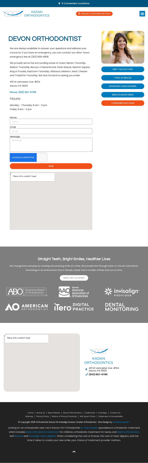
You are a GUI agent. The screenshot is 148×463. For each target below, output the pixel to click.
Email (13, 127)
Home (31, 413)
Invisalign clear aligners (42, 436)
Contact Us (115, 413)
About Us (41, 413)
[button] (142, 13)
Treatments (89, 413)
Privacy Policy (42, 416)
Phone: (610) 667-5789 (23, 92)
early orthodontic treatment (42, 432)
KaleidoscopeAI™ (121, 422)
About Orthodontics (72, 413)
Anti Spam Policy (87, 416)
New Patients (54, 413)
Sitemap (29, 416)
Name (13, 117)
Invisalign (102, 413)
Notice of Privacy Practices (64, 416)
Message (15, 136)
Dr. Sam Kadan (89, 427)
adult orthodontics (128, 432)
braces (19, 436)
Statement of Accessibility (110, 416)
